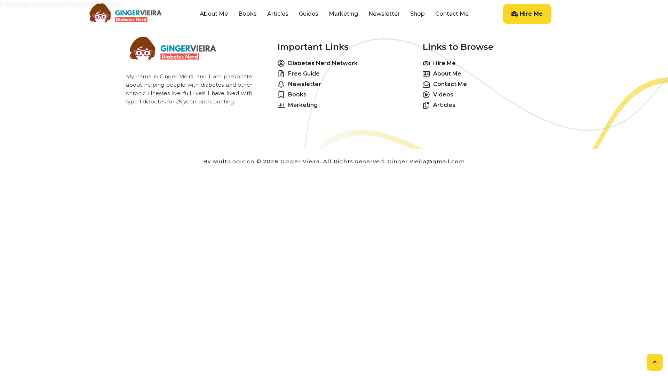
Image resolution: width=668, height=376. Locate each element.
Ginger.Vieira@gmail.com (426, 161)
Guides (308, 13)
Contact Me (452, 13)
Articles (277, 13)
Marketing (343, 13)
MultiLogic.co (234, 161)
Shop (417, 13)
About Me (214, 13)
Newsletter (384, 13)
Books (247, 13)
